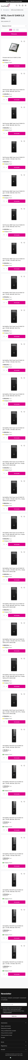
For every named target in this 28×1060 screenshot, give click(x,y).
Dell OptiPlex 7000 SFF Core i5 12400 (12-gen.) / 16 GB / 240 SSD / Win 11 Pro (13, 746)
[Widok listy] (14, 30)
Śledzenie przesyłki (6, 1028)
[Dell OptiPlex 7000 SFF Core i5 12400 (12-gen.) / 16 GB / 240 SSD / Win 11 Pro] (14, 736)
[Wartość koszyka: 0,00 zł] (22, 5)
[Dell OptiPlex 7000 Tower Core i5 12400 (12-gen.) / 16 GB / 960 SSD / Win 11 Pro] (14, 317)
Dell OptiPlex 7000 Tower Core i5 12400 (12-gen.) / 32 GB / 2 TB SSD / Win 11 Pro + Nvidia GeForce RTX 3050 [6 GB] (14, 570)
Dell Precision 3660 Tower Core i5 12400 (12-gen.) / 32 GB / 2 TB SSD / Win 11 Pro (14, 259)
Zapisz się (14, 1016)
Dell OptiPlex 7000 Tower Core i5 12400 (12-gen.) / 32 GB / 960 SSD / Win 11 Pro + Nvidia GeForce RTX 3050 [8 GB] (14, 676)
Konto (2, 1042)
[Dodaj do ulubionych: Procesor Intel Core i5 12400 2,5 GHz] (24, 41)
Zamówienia (4, 1023)
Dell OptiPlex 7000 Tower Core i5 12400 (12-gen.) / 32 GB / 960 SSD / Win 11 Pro (14, 394)
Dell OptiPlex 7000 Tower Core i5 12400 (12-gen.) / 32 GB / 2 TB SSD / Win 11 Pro (14, 428)
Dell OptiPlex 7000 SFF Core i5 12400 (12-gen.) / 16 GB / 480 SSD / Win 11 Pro (13, 782)
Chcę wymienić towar (6, 1035)
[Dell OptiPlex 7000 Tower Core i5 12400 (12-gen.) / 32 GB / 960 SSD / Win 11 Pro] (14, 384)
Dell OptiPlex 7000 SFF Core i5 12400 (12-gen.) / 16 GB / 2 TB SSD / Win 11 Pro (13, 854)
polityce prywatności (8, 1012)
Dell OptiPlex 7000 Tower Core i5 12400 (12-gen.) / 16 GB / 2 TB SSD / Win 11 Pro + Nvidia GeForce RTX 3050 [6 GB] (14, 499)
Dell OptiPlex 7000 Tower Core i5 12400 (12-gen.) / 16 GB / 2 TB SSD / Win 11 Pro (14, 361)
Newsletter (6, 994)
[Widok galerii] (17, 30)
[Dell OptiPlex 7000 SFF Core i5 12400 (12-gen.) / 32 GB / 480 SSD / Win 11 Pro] (14, 880)
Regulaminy (4, 1046)
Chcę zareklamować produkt (8, 1030)
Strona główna (6, 9)
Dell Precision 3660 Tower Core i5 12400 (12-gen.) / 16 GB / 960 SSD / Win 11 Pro (14, 124)
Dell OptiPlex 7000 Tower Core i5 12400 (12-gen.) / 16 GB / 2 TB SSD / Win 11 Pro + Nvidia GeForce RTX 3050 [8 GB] (14, 641)
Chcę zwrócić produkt (6, 1033)
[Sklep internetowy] (14, 1057)
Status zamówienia (6, 1026)
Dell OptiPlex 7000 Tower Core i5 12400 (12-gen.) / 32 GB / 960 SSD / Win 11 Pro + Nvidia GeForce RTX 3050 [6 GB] (14, 534)
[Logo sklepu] (5, 5)
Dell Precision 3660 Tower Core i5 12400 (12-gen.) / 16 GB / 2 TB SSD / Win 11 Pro (14, 158)
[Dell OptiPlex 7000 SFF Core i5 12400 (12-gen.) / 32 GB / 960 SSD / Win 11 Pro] (14, 916)
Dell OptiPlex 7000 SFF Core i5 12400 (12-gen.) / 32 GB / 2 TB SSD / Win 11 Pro (13, 962)
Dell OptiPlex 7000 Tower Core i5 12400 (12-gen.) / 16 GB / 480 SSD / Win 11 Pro (14, 293)
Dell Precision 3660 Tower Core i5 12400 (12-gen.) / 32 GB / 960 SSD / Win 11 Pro (14, 225)
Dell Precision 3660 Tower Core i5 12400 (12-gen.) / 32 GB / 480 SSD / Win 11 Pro (14, 192)
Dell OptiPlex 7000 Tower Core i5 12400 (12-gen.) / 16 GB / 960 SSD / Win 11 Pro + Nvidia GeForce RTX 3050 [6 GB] (14, 463)
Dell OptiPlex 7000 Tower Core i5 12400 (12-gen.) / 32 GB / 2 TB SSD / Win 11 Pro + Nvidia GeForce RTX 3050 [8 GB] (14, 712)
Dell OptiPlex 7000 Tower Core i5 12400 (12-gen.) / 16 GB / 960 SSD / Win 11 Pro (14, 327)
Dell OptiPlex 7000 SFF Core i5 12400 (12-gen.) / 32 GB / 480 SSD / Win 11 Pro (13, 890)
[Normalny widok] (10, 30)
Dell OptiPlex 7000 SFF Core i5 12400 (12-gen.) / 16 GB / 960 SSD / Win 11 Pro (13, 818)
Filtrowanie (14, 34)
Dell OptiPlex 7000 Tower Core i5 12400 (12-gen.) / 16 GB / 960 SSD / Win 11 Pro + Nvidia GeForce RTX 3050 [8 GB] (14, 605)
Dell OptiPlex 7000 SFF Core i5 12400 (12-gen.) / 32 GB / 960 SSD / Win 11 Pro (13, 926)
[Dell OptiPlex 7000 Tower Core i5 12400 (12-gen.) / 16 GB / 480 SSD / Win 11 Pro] (14, 283)
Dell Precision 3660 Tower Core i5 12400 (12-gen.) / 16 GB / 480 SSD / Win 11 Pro (14, 90)
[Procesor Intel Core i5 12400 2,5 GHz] (14, 48)
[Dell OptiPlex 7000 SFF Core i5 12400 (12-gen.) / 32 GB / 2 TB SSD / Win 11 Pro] (14, 952)
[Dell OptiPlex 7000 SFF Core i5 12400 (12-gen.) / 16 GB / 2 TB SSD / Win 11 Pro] (14, 844)
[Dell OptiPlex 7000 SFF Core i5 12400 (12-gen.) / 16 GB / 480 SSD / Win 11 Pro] (14, 772)
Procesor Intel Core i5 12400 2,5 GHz (12, 57)
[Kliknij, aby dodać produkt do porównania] (21, 41)
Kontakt (3, 1037)
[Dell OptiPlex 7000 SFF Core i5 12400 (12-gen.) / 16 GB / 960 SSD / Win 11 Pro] (14, 808)
